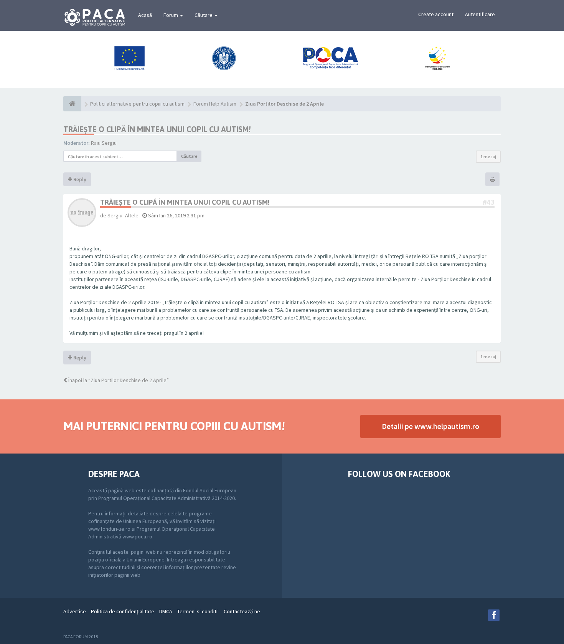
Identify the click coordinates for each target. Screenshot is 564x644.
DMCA (165, 611)
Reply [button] (79, 179)
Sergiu (114, 215)
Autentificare (480, 14)
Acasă (145, 15)
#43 (489, 202)
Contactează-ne (242, 611)
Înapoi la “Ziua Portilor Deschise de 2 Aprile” (118, 380)
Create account (436, 14)
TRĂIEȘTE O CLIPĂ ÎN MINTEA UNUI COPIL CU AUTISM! (157, 129)
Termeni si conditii (198, 611)
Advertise (74, 611)
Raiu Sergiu (104, 142)
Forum (171, 15)
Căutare (204, 15)
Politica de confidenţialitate (122, 611)
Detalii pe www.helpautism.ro (430, 426)
